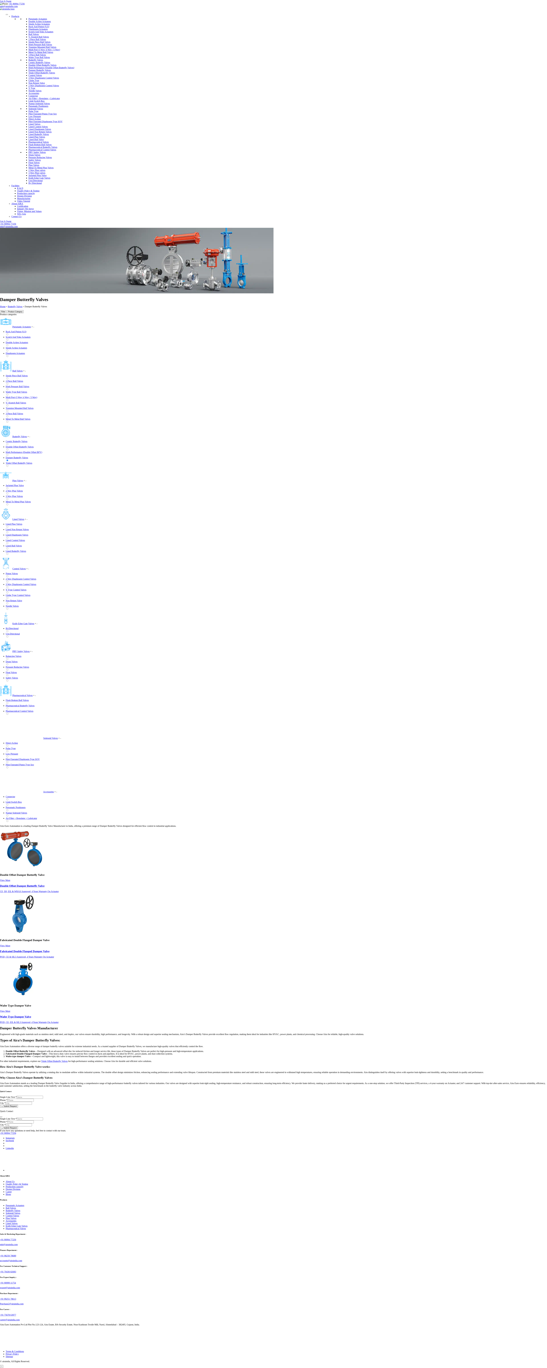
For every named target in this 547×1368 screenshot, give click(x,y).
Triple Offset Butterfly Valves (41, 73)
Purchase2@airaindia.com (12, 1304)
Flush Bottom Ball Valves (40, 144)
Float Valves (34, 162)
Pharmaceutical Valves (38, 142)
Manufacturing (23, 198)
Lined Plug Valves (36, 137)
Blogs (8, 1194)
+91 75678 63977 (8, 1315)
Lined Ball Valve (36, 139)
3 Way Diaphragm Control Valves (43, 78)
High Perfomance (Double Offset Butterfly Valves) (51, 67)
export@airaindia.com (10, 1287)
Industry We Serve (25, 209)
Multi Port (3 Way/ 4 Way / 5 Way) (44, 49)
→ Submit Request (9, 1106)
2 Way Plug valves (36, 170)
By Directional (35, 183)
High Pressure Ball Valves (40, 44)
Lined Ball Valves (14, 546)
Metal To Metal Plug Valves (41, 167)
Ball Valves (33, 34)
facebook (10, 1140)
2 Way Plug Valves (14, 491)
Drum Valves (34, 155)
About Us (10, 1181)
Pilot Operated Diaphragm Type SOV (45, 121)
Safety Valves (34, 160)
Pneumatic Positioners (38, 106)
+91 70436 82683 (8, 1271)
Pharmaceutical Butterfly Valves (42, 147)
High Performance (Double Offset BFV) (24, 452)
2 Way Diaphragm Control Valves (43, 85)
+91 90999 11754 (8, 1283)
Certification (22, 206)
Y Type (31, 88)
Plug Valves (33, 165)
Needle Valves (34, 91)
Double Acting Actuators (39, 21)
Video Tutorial (23, 201)
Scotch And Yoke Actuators (40, 32)
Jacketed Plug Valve (37, 175)
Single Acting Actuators (39, 24)
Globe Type (33, 80)
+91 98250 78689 (8, 1256)
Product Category (15, 312)
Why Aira (21, 214)
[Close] (1, 1116)
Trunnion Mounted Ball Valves (42, 47)
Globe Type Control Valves (18, 595)
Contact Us (16, 216)
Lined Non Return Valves (40, 132)
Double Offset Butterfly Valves (42, 65)
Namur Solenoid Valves (39, 103)
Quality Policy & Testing (28, 191)
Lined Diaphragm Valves (39, 129)
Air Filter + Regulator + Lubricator (44, 98)
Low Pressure (34, 116)
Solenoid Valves (35, 108)
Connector (33, 96)
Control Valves (35, 75)
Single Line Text (8, 1097)
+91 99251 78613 (8, 1299)
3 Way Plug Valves (14, 496)
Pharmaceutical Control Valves (42, 150)
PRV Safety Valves (37, 152)
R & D (20, 188)
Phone (3, 1100)
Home (3, 306)
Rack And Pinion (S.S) (38, 26)
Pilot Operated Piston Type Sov (42, 114)
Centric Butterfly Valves (39, 62)
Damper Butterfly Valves (39, 70)
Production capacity (26, 193)
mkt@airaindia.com (9, 6)
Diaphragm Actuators (38, 29)
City (3, 1103)
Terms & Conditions (15, 1351)
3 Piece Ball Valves (37, 55)
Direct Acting (34, 119)
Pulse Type (33, 111)
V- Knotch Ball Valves (38, 37)
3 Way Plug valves (36, 173)
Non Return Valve (36, 83)
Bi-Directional (12, 628)
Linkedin (10, 1148)
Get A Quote (5, 1)
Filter (3, 312)
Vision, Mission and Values (29, 211)
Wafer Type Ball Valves (39, 57)
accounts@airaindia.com (11, 1260)
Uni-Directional (35, 180)
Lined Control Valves (38, 126)
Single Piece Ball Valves (39, 42)
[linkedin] (27, 1170)
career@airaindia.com (10, 1320)
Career (9, 1192)
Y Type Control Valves (16, 590)
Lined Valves (34, 124)
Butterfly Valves (35, 60)
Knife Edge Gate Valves (39, 178)
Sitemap (9, 1356)
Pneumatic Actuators (37, 19)
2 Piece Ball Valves (37, 39)
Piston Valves (12, 573)
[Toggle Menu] (7, 14)
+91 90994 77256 (17, 4)
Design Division (24, 196)
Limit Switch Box (36, 101)
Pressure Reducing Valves (40, 157)
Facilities (15, 185)
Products (15, 16)
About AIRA (17, 203)
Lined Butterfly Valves (38, 134)
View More (5, 880)
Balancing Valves (13, 656)
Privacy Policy (12, 1354)
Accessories (33, 93)
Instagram (10, 1138)
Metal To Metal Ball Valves (40, 52)
